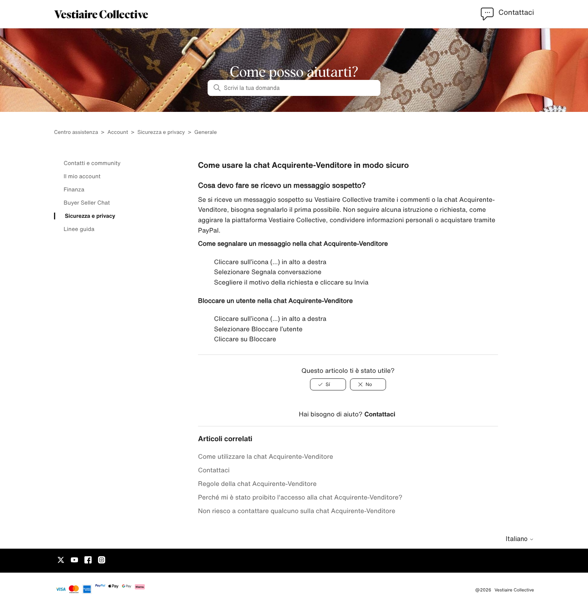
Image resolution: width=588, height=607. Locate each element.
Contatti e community (92, 163)
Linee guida (79, 229)
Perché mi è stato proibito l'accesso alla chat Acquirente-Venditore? (300, 497)
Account (117, 132)
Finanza (74, 189)
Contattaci (379, 414)
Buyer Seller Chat (87, 202)
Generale (205, 132)
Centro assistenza (76, 132)
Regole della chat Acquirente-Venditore (257, 483)
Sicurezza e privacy (161, 132)
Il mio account (82, 176)
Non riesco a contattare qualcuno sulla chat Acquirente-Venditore (296, 510)
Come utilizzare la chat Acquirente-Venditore (265, 456)
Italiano (517, 538)
